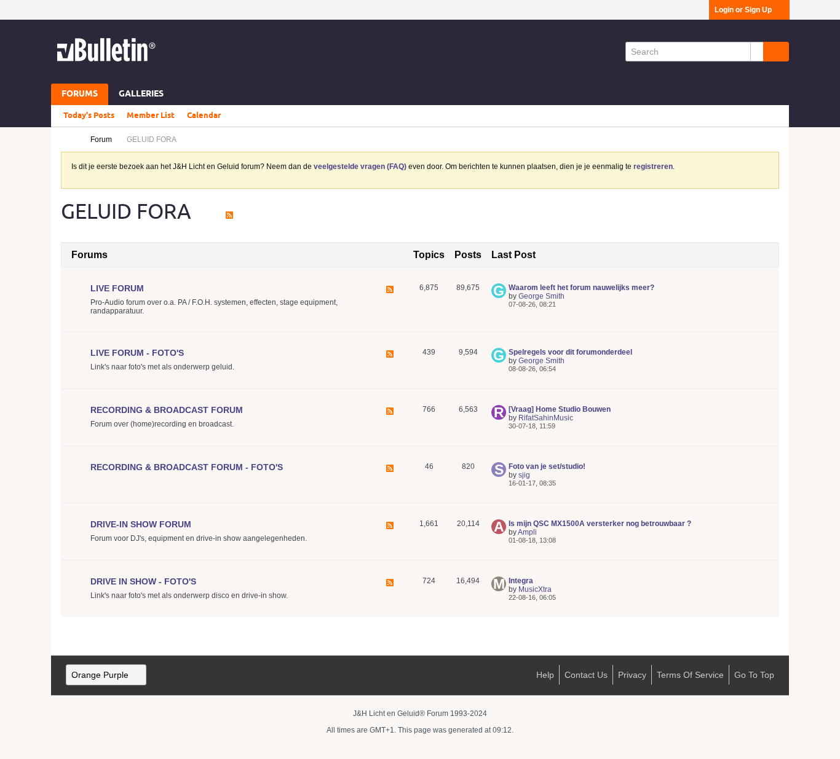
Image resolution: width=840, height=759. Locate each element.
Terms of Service (690, 675)
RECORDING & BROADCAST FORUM (166, 410)
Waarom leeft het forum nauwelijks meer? (581, 287)
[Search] (776, 51)
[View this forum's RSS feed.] (390, 300)
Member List (151, 115)
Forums (79, 94)
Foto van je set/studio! (547, 466)
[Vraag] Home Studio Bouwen (560, 409)
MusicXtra (535, 589)
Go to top (754, 675)
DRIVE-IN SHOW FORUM (140, 524)
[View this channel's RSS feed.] (229, 212)
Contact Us (586, 675)
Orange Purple (100, 675)
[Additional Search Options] (757, 51)
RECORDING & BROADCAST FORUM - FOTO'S (186, 467)
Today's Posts (88, 115)
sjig (524, 475)
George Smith (541, 296)
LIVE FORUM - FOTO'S (137, 353)
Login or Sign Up (743, 10)
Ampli (527, 532)
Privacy (632, 675)
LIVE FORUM (117, 288)
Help (545, 675)
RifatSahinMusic (545, 418)
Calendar (204, 115)
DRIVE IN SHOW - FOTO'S (143, 581)
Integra (521, 580)
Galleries (141, 94)
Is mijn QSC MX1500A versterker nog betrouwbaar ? (600, 523)
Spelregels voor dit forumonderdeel (570, 352)
